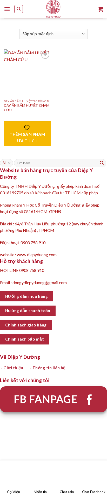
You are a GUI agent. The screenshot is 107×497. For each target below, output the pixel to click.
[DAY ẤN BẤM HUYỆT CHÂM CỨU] (27, 73)
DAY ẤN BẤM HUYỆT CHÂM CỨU (26, 107)
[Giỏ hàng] (100, 9)
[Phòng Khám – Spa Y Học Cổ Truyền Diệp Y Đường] (53, 9)
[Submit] (102, 163)
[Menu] (7, 9)
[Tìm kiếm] (18, 9)
